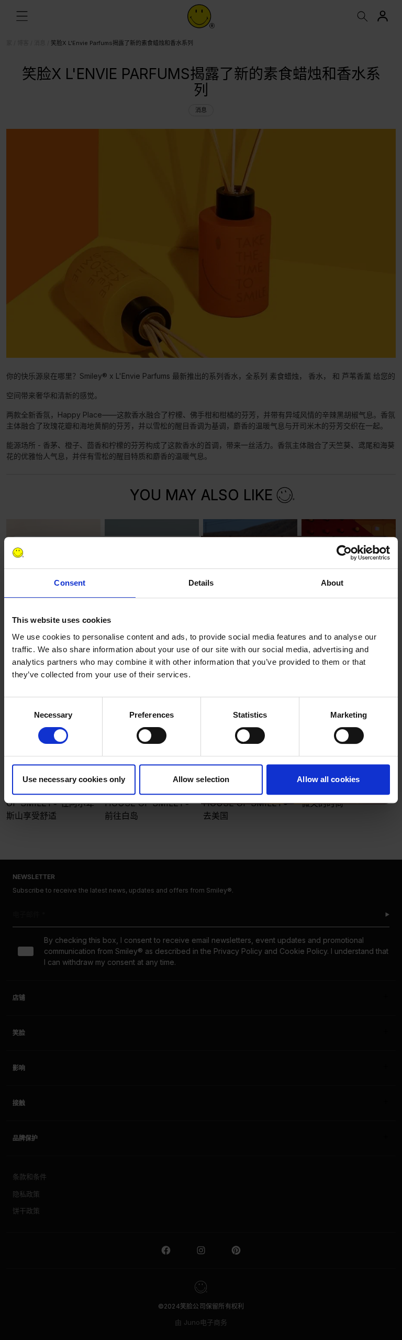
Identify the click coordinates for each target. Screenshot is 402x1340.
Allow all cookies (328, 779)
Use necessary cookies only (74, 779)
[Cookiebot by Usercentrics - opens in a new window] (344, 553)
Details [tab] (201, 582)
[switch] (151, 735)
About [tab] (332, 582)
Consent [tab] (69, 582)
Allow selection (201, 779)
